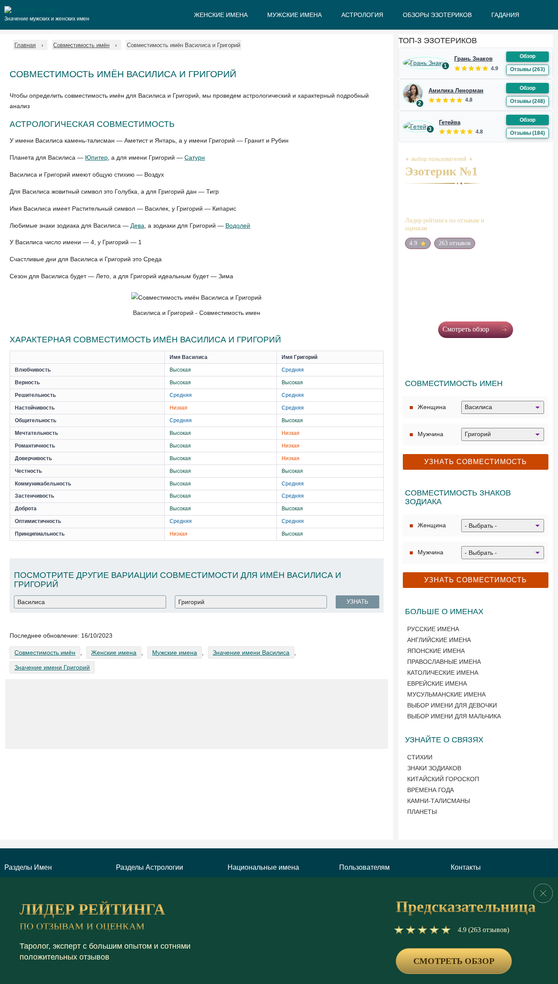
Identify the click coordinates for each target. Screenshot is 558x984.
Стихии (419, 757)
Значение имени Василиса (251, 652)
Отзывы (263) (527, 69)
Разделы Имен (28, 867)
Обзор (527, 56)
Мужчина (430, 433)
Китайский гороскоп (443, 779)
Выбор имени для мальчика (454, 716)
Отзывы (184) (527, 133)
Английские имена (439, 639)
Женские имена (113, 652)
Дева (137, 225)
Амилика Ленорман (456, 90)
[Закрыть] (543, 893)
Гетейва (449, 122)
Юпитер (96, 157)
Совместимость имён (44, 652)
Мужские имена (174, 652)
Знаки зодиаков (434, 768)
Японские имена (436, 650)
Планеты (422, 811)
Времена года (430, 789)
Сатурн (194, 157)
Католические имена (442, 672)
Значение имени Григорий (52, 667)
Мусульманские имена (446, 694)
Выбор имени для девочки (452, 705)
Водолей (237, 225)
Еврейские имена (437, 683)
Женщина (432, 406)
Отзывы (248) (527, 101)
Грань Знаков (473, 58)
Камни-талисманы (438, 800)
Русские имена (433, 628)
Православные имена (444, 661)
